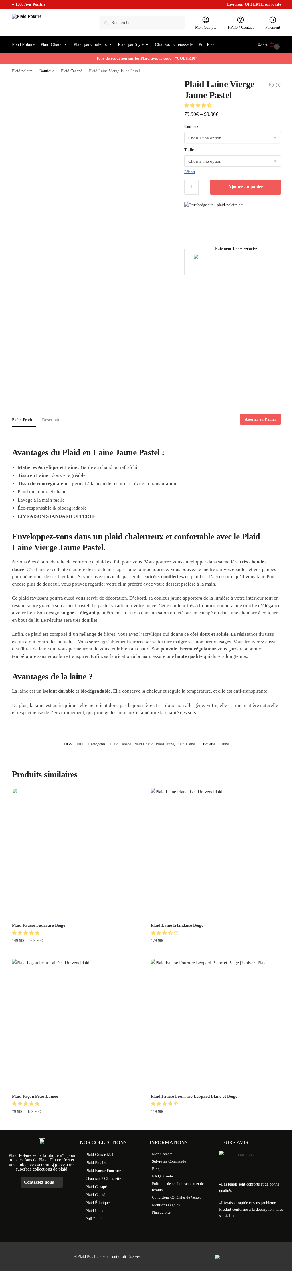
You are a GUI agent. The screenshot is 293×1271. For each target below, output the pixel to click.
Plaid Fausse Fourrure (103, 1171)
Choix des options (77, 952)
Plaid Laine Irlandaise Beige (177, 925)
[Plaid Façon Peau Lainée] (77, 1024)
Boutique (46, 71)
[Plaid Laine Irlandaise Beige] (216, 853)
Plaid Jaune (165, 744)
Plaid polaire (22, 71)
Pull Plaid (94, 1219)
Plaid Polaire (96, 1163)
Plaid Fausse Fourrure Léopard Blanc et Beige (194, 1096)
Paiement (272, 27)
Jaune (224, 744)
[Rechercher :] (142, 22)
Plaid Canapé (71, 71)
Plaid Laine (185, 744)
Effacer (189, 172)
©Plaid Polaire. (87, 1256)
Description (52, 419)
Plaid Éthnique (98, 1203)
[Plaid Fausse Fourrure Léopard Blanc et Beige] (216, 1024)
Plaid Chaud (143, 744)
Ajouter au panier (245, 186)
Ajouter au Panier (260, 419)
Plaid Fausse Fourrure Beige (38, 925)
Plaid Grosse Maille (101, 1155)
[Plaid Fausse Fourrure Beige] (77, 853)
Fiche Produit (24, 419)
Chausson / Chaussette (103, 1179)
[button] (198, 105)
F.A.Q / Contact (241, 27)
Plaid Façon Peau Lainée (35, 1096)
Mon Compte (205, 27)
